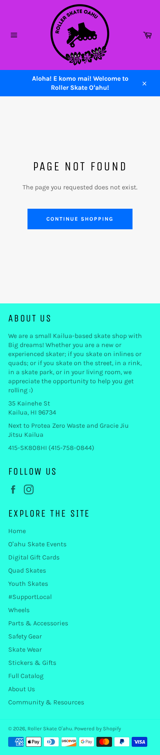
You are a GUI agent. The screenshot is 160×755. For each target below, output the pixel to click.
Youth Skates (28, 583)
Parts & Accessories (38, 623)
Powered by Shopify (97, 728)
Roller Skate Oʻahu (49, 728)
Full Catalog (25, 676)
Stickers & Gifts (32, 662)
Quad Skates (27, 570)
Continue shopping (79, 219)
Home (17, 531)
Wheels (19, 610)
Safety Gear (25, 636)
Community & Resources (46, 702)
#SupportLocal (30, 597)
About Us (21, 689)
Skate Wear (25, 649)
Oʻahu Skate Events (37, 544)
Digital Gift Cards (33, 557)
